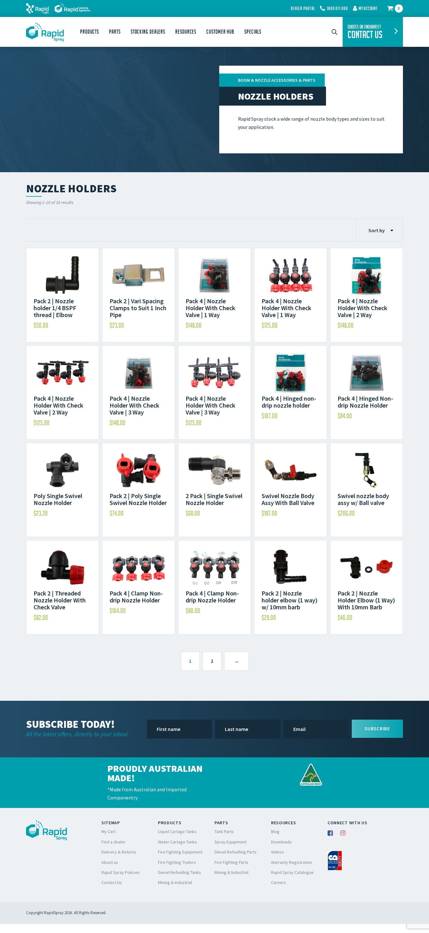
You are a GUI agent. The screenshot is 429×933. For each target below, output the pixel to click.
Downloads (281, 842)
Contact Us (111, 882)
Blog (275, 831)
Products (89, 32)
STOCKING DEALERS (148, 32)
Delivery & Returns (118, 852)
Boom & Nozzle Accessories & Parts (276, 80)
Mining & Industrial (175, 882)
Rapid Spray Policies (120, 872)
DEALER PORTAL (303, 8)
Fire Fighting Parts (231, 862)
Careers (278, 882)
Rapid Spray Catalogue (292, 872)
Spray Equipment (231, 842)
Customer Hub (220, 32)
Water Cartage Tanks (177, 842)
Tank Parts (224, 831)
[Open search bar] (334, 32)
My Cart (108, 831)
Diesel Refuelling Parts (236, 852)
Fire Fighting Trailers (177, 862)
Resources (185, 32)
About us (109, 862)
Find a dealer (113, 842)
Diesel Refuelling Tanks (179, 872)
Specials (252, 32)
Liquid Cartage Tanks (177, 831)
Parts (115, 32)
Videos (277, 852)
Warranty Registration (291, 862)
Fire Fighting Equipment (180, 852)
